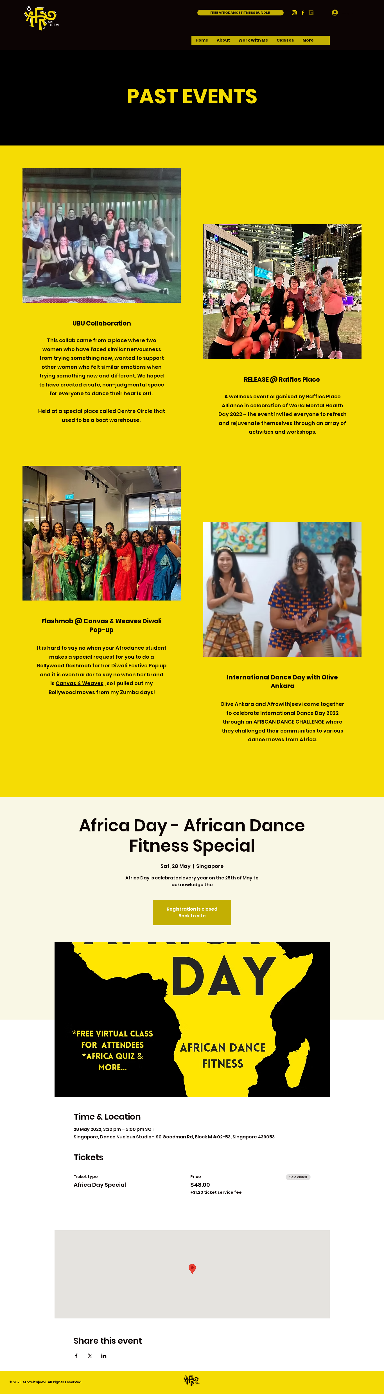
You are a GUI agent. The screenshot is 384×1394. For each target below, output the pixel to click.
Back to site (192, 916)
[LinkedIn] (311, 12)
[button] (223, 42)
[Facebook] (303, 12)
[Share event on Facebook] (76, 1356)
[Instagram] (294, 12)
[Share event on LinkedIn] (104, 1356)
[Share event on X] (90, 1356)
